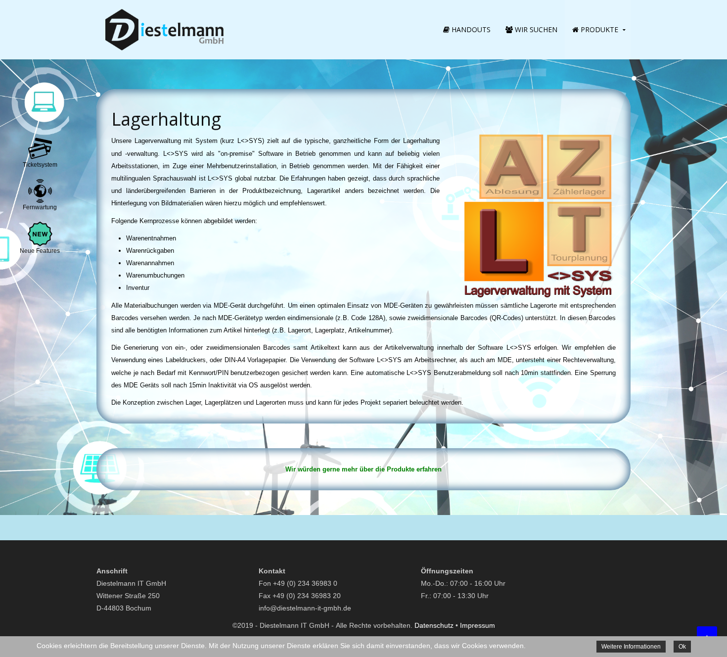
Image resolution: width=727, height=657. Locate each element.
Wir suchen (535, 29)
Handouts (470, 29)
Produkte (598, 29)
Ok (682, 646)
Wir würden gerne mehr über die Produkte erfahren (363, 469)
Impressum (477, 625)
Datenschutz (434, 625)
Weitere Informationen (631, 646)
